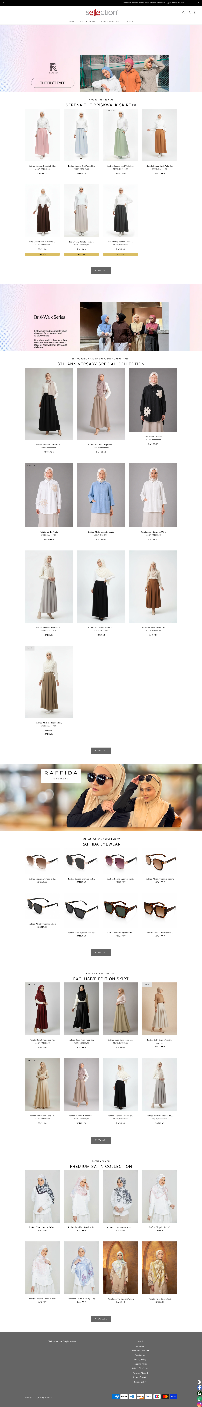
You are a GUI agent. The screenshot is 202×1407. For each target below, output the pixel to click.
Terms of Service (140, 1377)
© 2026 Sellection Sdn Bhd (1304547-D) (38, 1398)
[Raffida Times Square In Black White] (42, 1196)
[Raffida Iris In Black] (153, 400)
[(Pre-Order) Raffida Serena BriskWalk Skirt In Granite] (120, 211)
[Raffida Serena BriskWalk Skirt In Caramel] (159, 135)
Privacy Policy (140, 1359)
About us (140, 1346)
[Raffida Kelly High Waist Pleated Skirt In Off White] (159, 1009)
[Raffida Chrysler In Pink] (159, 1196)
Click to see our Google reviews (62, 1341)
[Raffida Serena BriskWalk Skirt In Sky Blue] (81, 135)
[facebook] (199, 1387)
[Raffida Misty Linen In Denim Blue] (101, 495)
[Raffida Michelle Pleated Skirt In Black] (101, 586)
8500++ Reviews (87, 22)
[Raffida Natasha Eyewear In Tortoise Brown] (159, 910)
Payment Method (140, 1373)
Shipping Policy (140, 1364)
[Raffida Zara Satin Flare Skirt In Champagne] (120, 1009)
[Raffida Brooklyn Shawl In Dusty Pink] (81, 1196)
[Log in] (189, 12)
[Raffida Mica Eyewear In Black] (81, 910)
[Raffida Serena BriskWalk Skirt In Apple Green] (120, 135)
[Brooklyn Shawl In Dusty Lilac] (81, 1268)
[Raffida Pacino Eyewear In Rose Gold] (120, 861)
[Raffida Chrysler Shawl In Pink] (42, 1268)
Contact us (140, 1355)
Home (71, 22)
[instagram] (199, 1404)
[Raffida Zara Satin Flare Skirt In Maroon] (42, 1009)
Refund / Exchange (140, 1368)
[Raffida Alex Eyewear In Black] (42, 906)
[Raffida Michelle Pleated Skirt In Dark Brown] (153, 586)
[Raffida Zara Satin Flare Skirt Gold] (42, 1085)
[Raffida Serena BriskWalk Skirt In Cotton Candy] (42, 135)
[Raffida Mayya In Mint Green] (120, 1268)
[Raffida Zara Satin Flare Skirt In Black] (81, 1009)
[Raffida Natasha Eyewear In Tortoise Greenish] (120, 910)
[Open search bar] (183, 12)
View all (101, 271)
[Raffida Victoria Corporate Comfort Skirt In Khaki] (101, 404)
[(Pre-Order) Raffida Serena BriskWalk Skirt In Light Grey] (81, 211)
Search (140, 1341)
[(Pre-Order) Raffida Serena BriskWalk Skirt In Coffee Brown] (42, 211)
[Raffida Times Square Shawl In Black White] (120, 1196)
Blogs (130, 22)
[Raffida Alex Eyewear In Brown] (159, 861)
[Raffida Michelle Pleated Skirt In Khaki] (49, 682)
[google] (199, 1393)
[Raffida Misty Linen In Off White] (153, 495)
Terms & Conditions (140, 1351)
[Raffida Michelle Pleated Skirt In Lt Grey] (49, 586)
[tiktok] (199, 1398)
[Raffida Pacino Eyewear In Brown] (42, 861)
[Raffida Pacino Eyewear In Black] (81, 861)
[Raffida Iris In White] (49, 495)
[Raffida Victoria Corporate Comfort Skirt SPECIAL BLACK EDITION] (49, 404)
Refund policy (140, 1382)
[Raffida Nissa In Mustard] (159, 1268)
